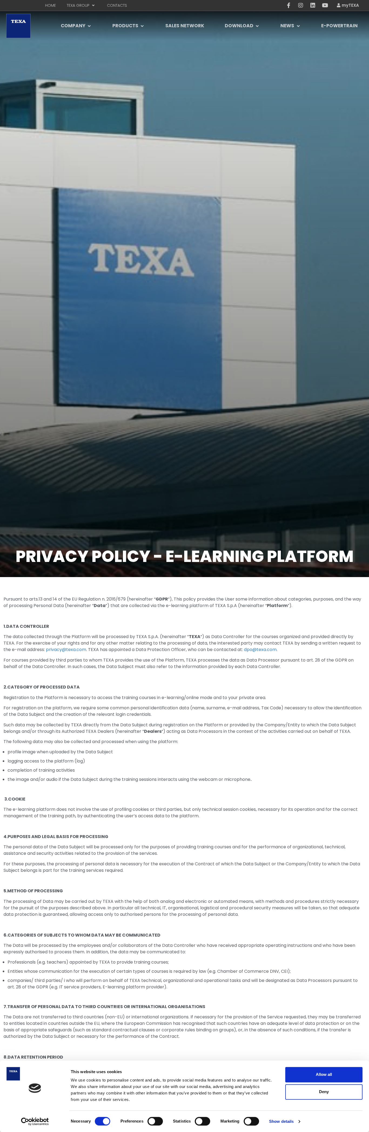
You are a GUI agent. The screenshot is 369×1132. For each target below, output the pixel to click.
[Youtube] (325, 5)
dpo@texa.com (260, 649)
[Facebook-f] (288, 5)
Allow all (324, 1074)
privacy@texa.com (66, 649)
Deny (324, 1091)
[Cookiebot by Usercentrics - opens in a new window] (35, 1121)
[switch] (155, 1121)
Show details (281, 1121)
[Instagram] (300, 5)
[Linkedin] (312, 5)
